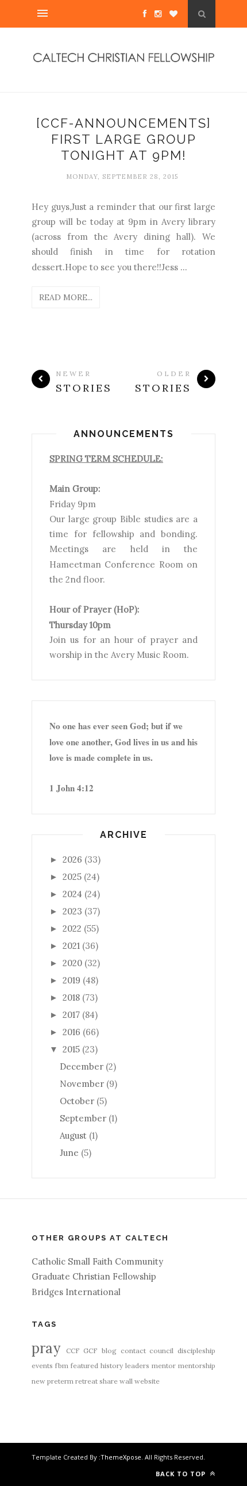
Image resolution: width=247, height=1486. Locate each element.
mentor (164, 1365)
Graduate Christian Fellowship (94, 1276)
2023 (72, 911)
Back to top (182, 1473)
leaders (137, 1365)
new (38, 1381)
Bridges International (76, 1291)
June (69, 1152)
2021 (71, 945)
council (161, 1350)
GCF (90, 1350)
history (112, 1365)
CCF (73, 1350)
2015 (71, 1049)
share (108, 1381)
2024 (72, 893)
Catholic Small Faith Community (97, 1261)
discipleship (196, 1350)
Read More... (65, 297)
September (83, 1118)
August (73, 1135)
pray (46, 1348)
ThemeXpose (121, 1457)
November (82, 1083)
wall (126, 1381)
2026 (72, 859)
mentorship (196, 1365)
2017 (71, 1014)
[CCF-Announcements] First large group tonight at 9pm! (123, 139)
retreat (86, 1381)
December (81, 1066)
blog (109, 1350)
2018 (71, 997)
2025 (72, 876)
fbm (61, 1365)
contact (133, 1350)
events (42, 1365)
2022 (72, 928)
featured (84, 1365)
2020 (72, 963)
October (77, 1101)
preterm (60, 1381)
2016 (71, 1032)
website (147, 1381)
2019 (71, 980)
